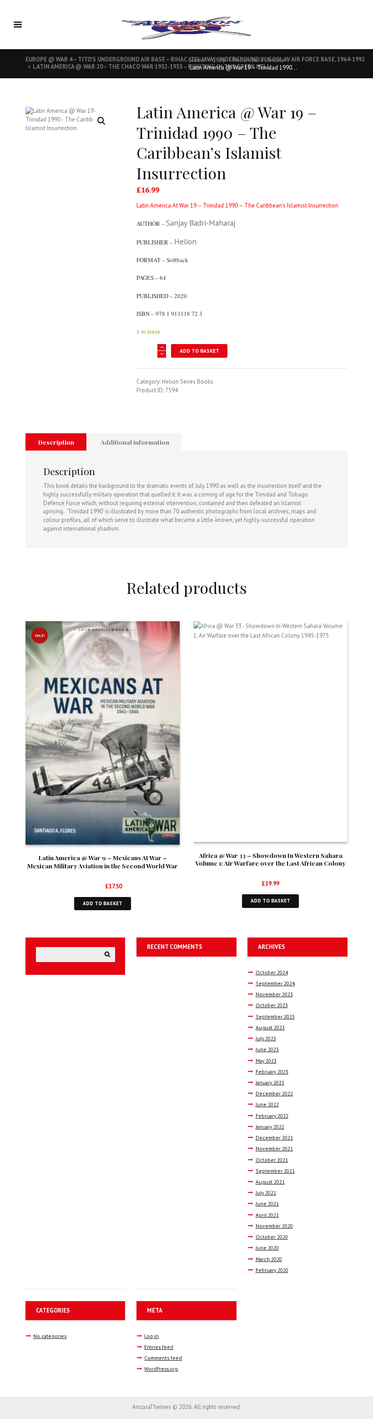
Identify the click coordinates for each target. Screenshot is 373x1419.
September (275, 983)
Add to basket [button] (102, 903)
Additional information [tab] (135, 442)
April (267, 1214)
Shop (219, 60)
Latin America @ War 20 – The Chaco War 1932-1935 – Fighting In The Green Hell (152, 67)
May (266, 1060)
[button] (101, 121)
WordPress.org (161, 1368)
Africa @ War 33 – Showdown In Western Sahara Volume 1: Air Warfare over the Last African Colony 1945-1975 (270, 863)
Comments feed (163, 1357)
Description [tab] (56, 442)
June (267, 1049)
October (272, 972)
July (266, 1038)
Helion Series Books (258, 60)
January (270, 1082)
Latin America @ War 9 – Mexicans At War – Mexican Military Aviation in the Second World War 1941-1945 (102, 865)
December (274, 1093)
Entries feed (158, 1346)
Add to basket (199, 350)
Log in (151, 1336)
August (270, 1027)
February (272, 1071)
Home (197, 60)
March (269, 1259)
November (274, 994)
